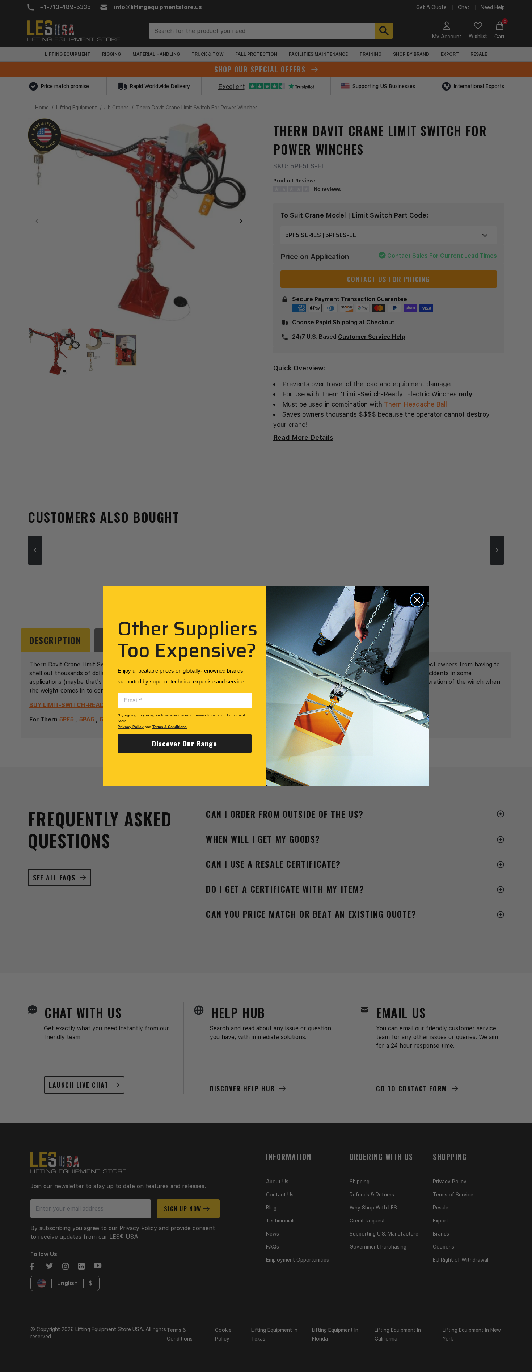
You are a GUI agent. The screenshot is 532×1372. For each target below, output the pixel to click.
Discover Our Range (184, 743)
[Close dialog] (417, 600)
